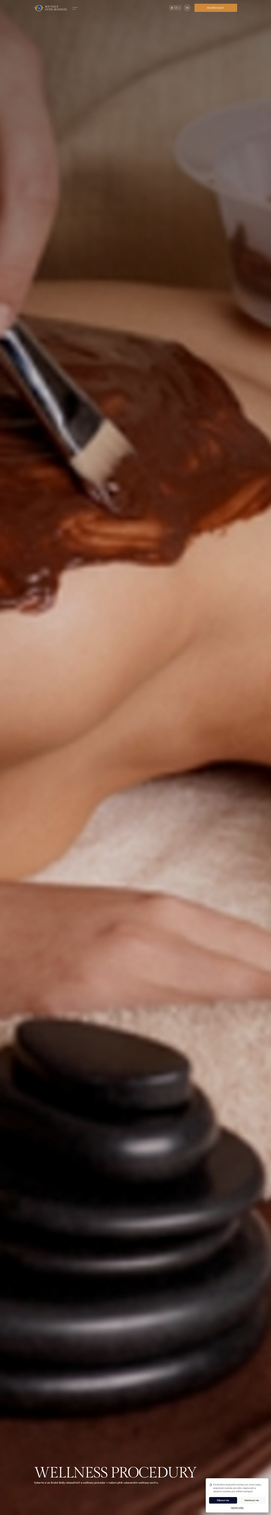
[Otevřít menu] (74, 8)
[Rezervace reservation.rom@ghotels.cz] (187, 7)
